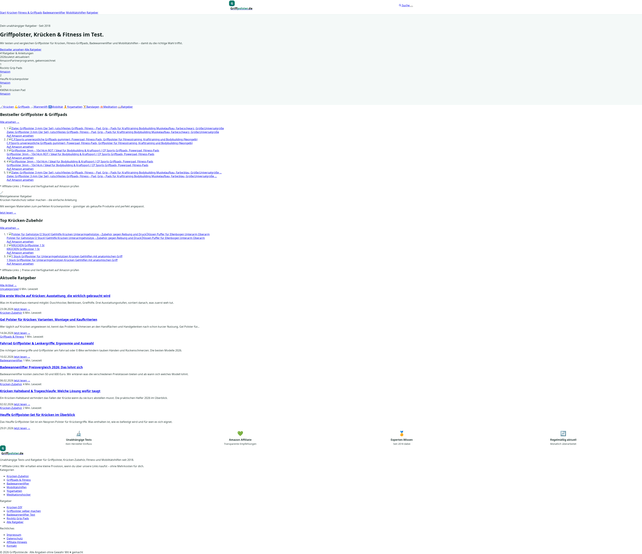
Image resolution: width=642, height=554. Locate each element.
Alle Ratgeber (33, 49)
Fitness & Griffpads (30, 12)
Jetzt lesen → (8, 213)
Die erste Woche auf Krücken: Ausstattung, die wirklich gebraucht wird (55, 296)
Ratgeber (92, 12)
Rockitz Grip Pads (18, 518)
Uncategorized (9, 289)
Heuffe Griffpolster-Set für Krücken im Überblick (37, 415)
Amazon (5, 71)
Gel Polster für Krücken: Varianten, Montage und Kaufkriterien (48, 319)
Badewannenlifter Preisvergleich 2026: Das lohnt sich (41, 367)
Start (3, 12)
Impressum (14, 535)
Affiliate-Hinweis (17, 542)
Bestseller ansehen (12, 49)
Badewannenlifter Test (21, 515)
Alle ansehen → (9, 122)
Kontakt (12, 546)
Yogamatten (14, 491)
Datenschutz (15, 538)
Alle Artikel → (8, 285)
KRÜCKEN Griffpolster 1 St (23, 249)
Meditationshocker (19, 494)
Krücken (12, 12)
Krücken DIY (14, 507)
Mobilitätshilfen (76, 12)
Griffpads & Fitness (12, 336)
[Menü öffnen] (411, 6)
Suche (405, 5)
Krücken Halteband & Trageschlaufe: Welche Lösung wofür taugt (50, 391)
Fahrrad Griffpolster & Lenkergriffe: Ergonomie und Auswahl (47, 343)
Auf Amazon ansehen (20, 136)
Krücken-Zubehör (11, 313)
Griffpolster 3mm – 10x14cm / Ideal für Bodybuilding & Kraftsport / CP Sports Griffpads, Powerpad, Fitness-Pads (77, 165)
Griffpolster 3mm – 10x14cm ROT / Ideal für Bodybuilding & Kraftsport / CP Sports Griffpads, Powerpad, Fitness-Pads (80, 154)
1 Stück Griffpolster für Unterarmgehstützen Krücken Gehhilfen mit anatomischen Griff (62, 260)
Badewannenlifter (54, 12)
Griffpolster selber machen (24, 511)
